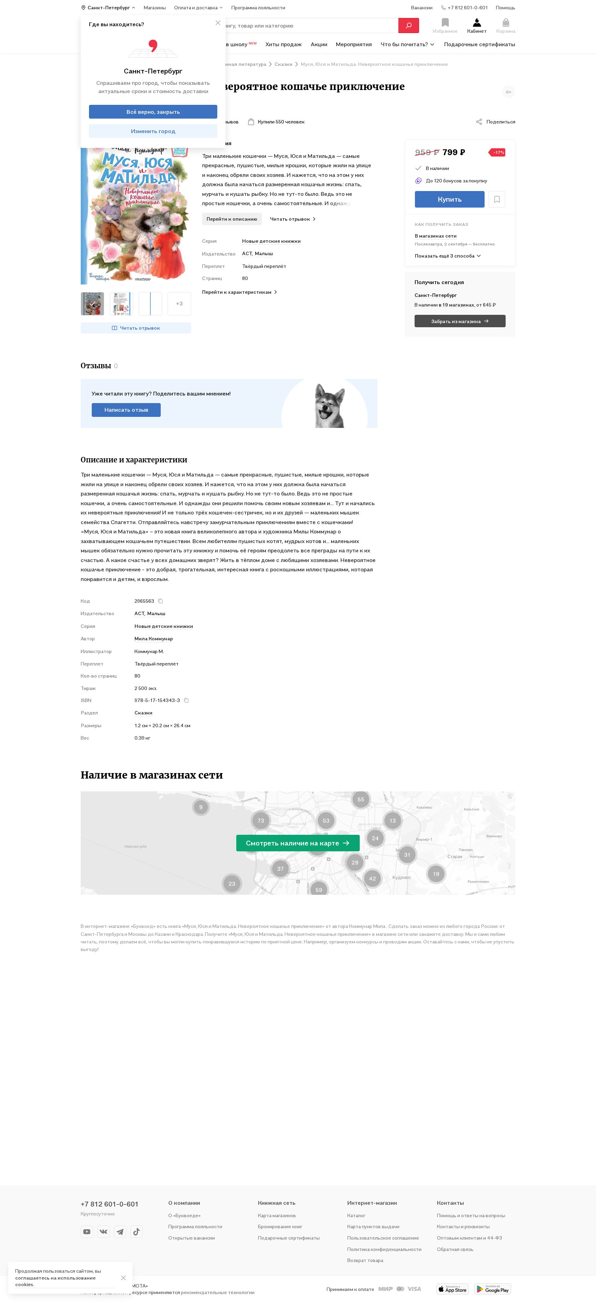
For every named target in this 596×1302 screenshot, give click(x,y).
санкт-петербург (436, 295)
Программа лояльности (195, 1226)
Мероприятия (354, 44)
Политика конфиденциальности (384, 1249)
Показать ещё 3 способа (445, 256)
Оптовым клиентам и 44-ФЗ (469, 1238)
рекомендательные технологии (218, 1292)
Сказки (143, 712)
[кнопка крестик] (218, 23)
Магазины (155, 7)
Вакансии (422, 7)
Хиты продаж (284, 44)
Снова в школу (232, 44)
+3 (179, 303)
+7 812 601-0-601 (110, 1204)
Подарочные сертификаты (479, 44)
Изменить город (153, 131)
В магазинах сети (436, 236)
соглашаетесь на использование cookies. (55, 1281)
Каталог (356, 1215)
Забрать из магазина (456, 321)
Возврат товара (365, 1260)
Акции (319, 44)
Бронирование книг (280, 1226)
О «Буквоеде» (184, 1215)
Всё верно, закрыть (153, 111)
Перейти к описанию (232, 219)
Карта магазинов (277, 1215)
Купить (450, 199)
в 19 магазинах (456, 305)
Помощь (505, 7)
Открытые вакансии (191, 1238)
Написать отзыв (126, 409)
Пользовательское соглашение (383, 1238)
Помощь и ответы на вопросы (471, 1215)
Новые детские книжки (271, 241)
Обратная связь (455, 1249)
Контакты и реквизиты (463, 1226)
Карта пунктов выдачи (373, 1226)
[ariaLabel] (123, 1278)
